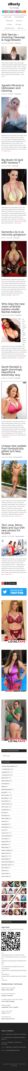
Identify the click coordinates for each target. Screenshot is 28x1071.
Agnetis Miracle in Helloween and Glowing (12, 88)
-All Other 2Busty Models (8, 766)
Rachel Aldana (5, 859)
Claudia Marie (5, 809)
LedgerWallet (4, 1007)
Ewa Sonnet (4, 815)
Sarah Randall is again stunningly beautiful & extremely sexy (11, 370)
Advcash (8, 1019)
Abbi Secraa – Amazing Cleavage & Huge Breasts (13, 37)
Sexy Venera (4, 867)
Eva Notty (3, 812)
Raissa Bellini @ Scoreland (13, 1050)
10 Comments (17, 94)
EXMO (7, 1001)
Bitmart (12, 990)
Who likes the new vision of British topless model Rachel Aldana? (13, 307)
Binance (3, 990)
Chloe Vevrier (4, 807)
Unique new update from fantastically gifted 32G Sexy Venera (13, 449)
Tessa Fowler (5, 873)
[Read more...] (7, 151)
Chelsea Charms (5, 804)
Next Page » (13, 583)
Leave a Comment (17, 457)
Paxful (3, 1001)
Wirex (13, 1019)
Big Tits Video (5, 795)
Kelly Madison (5, 827)
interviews (4, 821)
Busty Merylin (5, 801)
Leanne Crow (4, 833)
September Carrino (6, 865)
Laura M (3, 830)
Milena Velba (4, 847)
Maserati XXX (5, 841)
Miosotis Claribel (5, 850)
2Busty (14, 4)
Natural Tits (4, 856)
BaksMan (12, 1001)
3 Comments (17, 43)
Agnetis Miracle (5, 781)
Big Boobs (4, 792)
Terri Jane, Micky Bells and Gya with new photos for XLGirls (13, 529)
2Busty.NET (15, 1064)
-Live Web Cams (5, 769)
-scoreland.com (5, 775)
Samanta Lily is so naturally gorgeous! (13, 233)
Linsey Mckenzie (5, 836)
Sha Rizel (3, 870)
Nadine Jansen (5, 853)
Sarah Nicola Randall (6, 862)
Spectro (3, 1019)
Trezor (11, 1007)
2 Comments (15, 165)
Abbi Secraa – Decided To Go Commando (16, 1034)
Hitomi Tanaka (5, 818)
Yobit (7, 990)
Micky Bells (4, 844)
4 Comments (16, 237)
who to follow (5, 876)
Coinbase (3, 995)
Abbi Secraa (4, 778)
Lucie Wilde (4, 838)
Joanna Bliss (4, 824)
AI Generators (5, 783)
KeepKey (15, 1007)
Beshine (3, 786)
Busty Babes (4, 798)
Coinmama (10, 995)
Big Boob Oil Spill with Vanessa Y (12, 161)
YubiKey (3, 1013)
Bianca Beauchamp (6, 789)
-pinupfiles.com (5, 772)
